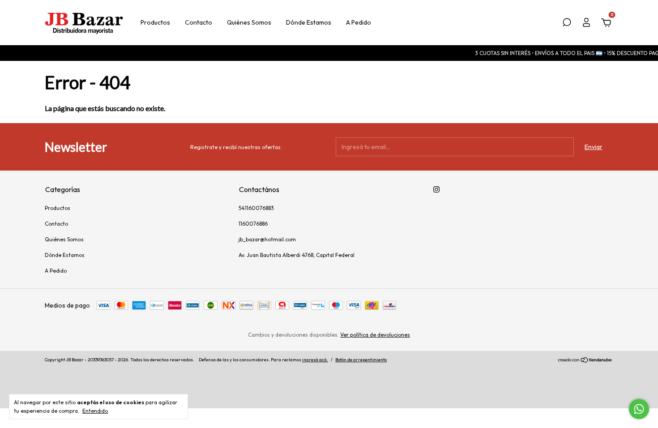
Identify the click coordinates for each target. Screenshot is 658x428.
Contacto (198, 22)
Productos (155, 22)
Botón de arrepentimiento (361, 360)
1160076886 (253, 223)
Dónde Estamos (308, 22)
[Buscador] (567, 23)
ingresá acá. (315, 360)
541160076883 (256, 208)
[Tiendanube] (585, 361)
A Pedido (358, 22)
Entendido (95, 410)
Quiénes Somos (249, 22)
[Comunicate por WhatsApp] (639, 409)
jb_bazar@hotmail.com (267, 239)
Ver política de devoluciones (375, 334)
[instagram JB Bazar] (436, 189)
